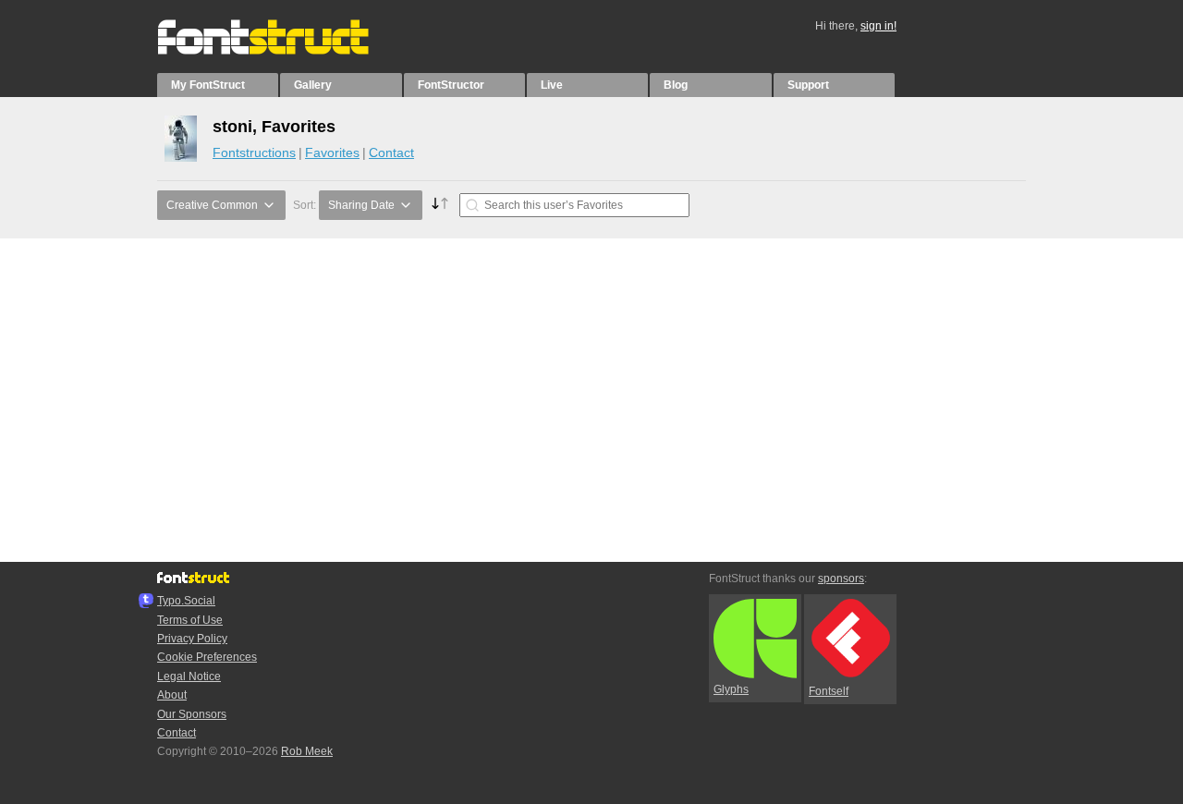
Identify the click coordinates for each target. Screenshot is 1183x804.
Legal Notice (189, 676)
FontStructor (451, 85)
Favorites (332, 152)
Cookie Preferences (207, 657)
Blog (676, 85)
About (172, 694)
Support (808, 85)
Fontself (828, 691)
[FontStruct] (282, 50)
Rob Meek (307, 751)
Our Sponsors (191, 714)
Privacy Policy (192, 638)
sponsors (841, 578)
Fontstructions (254, 152)
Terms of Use (190, 620)
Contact (391, 152)
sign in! (878, 25)
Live (552, 85)
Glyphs (731, 689)
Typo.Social (186, 600)
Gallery (313, 85)
